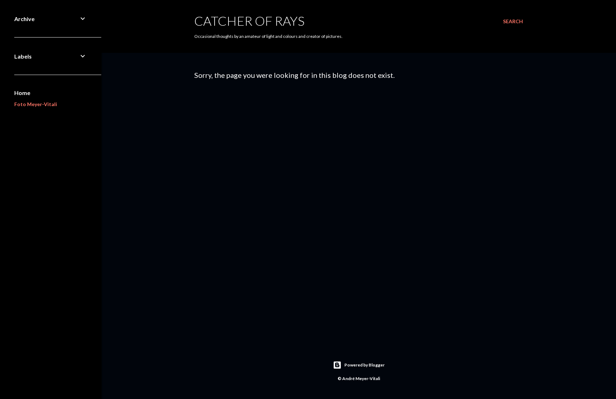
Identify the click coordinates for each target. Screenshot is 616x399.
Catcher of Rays (249, 21)
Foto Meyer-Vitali (35, 104)
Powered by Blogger (364, 365)
